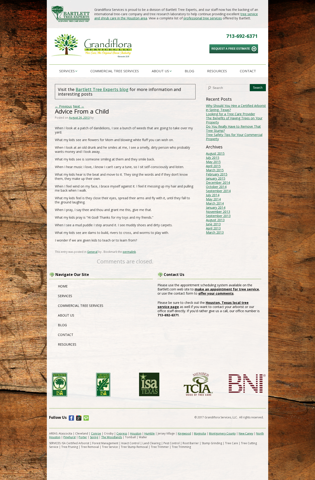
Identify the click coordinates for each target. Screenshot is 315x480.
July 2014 (212, 195)
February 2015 (216, 174)
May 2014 (213, 199)
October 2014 (216, 186)
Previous (63, 106)
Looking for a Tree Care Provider (230, 114)
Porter (83, 437)
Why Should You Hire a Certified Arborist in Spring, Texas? (236, 107)
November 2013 (218, 211)
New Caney (246, 433)
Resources (217, 71)
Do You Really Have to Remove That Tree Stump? (233, 128)
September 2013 (218, 216)
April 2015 (213, 166)
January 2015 (215, 178)
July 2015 (212, 157)
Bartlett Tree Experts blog (102, 89)
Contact (248, 71)
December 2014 (218, 182)
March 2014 (215, 203)
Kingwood (184, 433)
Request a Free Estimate (230, 48)
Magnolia (200, 433)
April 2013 (213, 228)
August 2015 (215, 153)
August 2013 (215, 220)
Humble (149, 433)
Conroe (96, 433)
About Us (160, 71)
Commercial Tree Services (114, 71)
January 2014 (215, 207)
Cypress (121, 433)
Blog (189, 71)
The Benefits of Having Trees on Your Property (234, 120)
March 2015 (215, 170)
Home (63, 286)
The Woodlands (111, 437)
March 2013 (215, 232)
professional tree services (203, 18)
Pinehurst (69, 437)
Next (78, 106)
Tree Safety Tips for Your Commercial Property (234, 137)
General (92, 252)
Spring (94, 437)
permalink (129, 252)
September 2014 (218, 191)
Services (67, 71)
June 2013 (213, 224)
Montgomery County (222, 433)
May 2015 (213, 162)
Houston (135, 433)
